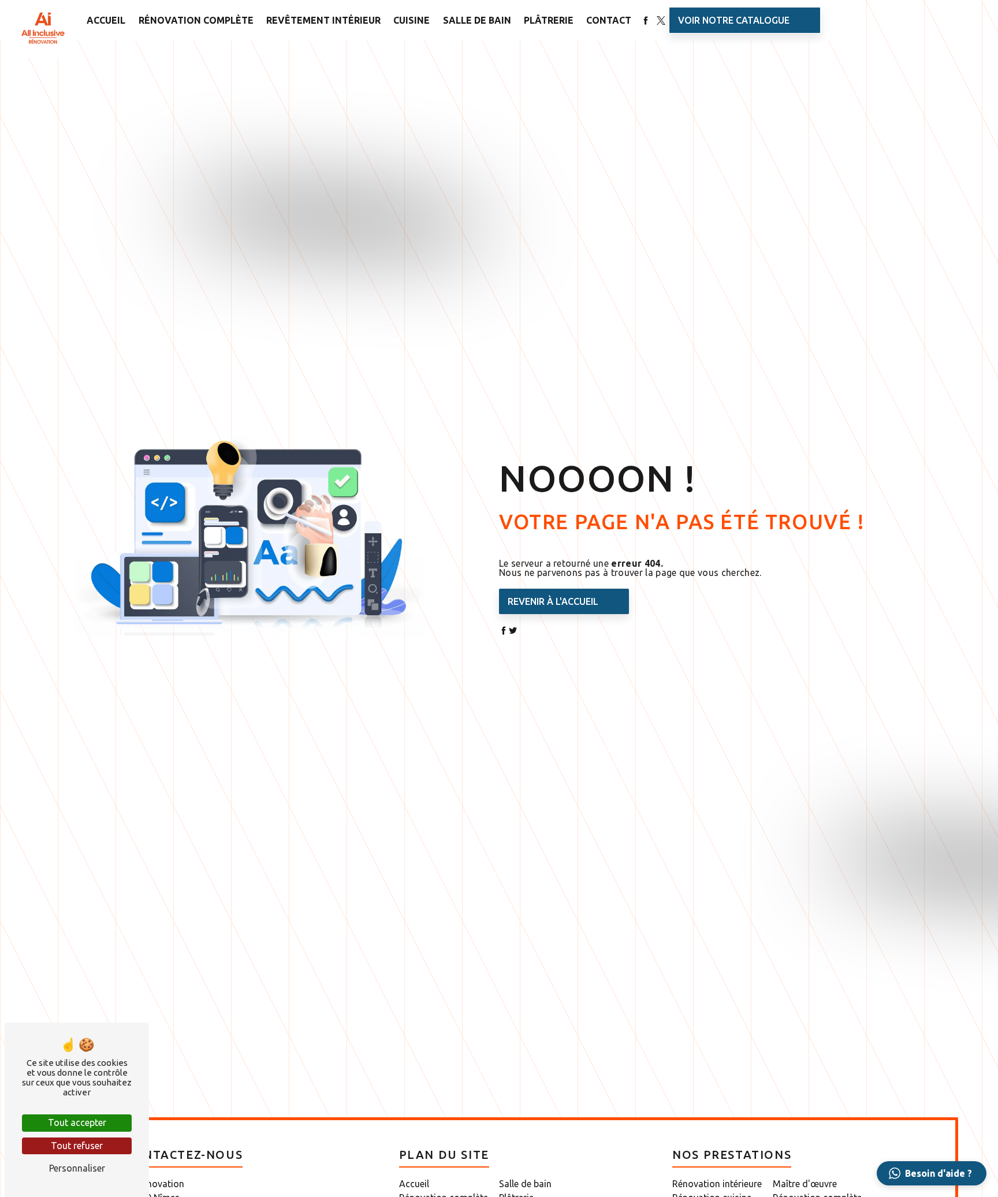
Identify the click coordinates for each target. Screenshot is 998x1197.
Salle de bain (477, 20)
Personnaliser (77, 1168)
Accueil (106, 20)
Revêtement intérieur (323, 20)
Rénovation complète (196, 20)
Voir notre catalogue (734, 20)
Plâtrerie (549, 20)
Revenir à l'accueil (553, 601)
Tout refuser (77, 1145)
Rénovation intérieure (717, 1184)
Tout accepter (77, 1122)
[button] (931, 1173)
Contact (608, 20)
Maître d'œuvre (805, 1184)
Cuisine (411, 20)
